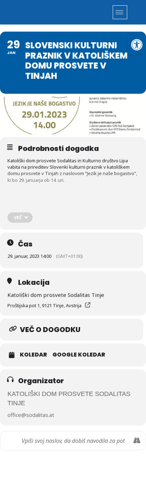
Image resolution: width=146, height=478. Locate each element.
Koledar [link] (33, 355)
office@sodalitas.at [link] (30, 414)
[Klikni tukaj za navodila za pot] (136, 440)
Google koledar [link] (78, 355)
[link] (137, 45)
